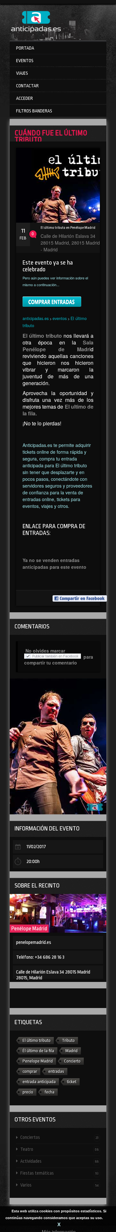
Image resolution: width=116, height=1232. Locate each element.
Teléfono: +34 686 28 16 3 (40, 957)
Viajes (22, 73)
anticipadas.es (36, 318)
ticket (71, 1081)
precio (28, 1092)
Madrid (71, 1050)
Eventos (25, 60)
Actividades (59, 1161)
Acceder (24, 98)
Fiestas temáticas (59, 1173)
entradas (56, 1071)
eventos (60, 318)
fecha (49, 1092)
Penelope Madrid (38, 1061)
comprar (30, 1071)
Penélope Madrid (29, 929)
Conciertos (59, 1137)
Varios (59, 1185)
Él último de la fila (38, 1050)
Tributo (68, 1040)
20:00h (33, 861)
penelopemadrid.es (33, 942)
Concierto (72, 1061)
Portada (25, 48)
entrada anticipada (39, 1081)
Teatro (59, 1149)
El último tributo (37, 1040)
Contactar (27, 85)
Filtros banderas (34, 110)
